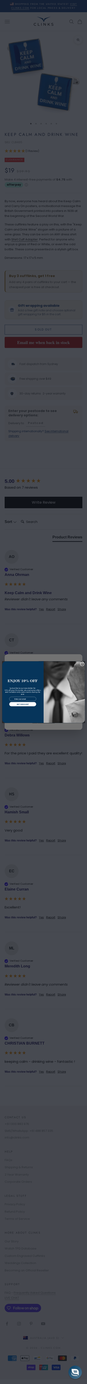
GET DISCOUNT (22, 704)
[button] (75, 1372)
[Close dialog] (82, 664)
